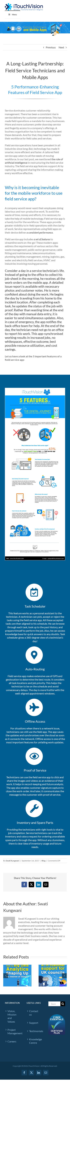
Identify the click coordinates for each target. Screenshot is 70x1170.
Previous (51, 47)
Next (61, 47)
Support (33, 1022)
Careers (11, 1041)
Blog (43, 860)
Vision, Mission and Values (11, 1016)
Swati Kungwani (12, 860)
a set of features (42, 239)
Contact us (33, 1012)
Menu (14, 14)
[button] (5, 975)
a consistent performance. (40, 232)
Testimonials (35, 1031)
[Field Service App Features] (35, 389)
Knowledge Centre (35, 1041)
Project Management (13, 1031)
